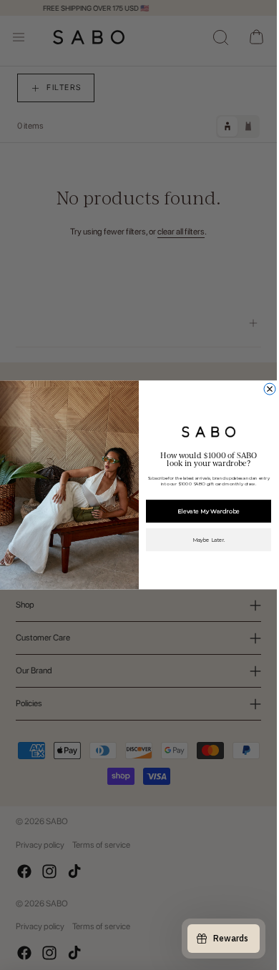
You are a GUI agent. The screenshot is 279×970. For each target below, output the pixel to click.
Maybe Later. (208, 540)
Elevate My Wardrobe (208, 511)
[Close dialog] (269, 389)
